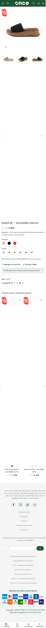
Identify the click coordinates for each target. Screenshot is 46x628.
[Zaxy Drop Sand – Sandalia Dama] (12, 380)
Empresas (24, 530)
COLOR (4, 239)
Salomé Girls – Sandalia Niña (34, 470)
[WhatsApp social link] (23, 283)
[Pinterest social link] (20, 283)
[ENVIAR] (40, 548)
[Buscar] (8, 3)
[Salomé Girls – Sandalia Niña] (34, 380)
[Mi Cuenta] (39, 3)
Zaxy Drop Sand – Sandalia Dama (12, 470)
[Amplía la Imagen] (5, 47)
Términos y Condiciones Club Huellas (23, 583)
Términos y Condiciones (23, 574)
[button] (4, 30)
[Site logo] (22, 3)
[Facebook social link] (14, 283)
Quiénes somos (24, 512)
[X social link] (17, 283)
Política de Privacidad (23, 570)
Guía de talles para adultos (23, 561)
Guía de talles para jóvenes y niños (23, 556)
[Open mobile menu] (43, 3)
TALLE (4, 249)
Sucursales (24, 516)
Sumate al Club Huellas (24, 525)
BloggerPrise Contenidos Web (29, 612)
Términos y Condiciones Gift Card (23, 579)
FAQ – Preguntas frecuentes (23, 565)
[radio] (4, 243)
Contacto (24, 521)
